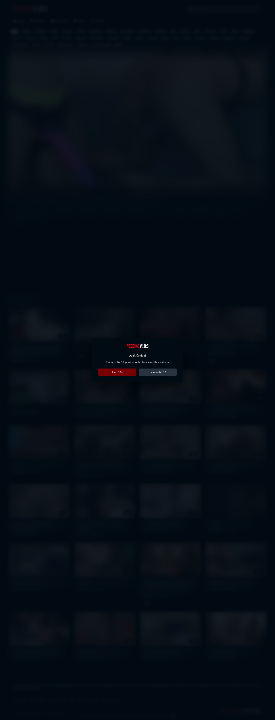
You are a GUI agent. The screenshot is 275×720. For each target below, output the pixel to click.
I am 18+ (117, 372)
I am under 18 (157, 372)
